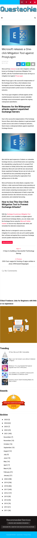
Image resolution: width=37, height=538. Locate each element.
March (6, 468)
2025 (6, 419)
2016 (6, 493)
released (13, 69)
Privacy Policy (27, 534)
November (7, 440)
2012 (6, 507)
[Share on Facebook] (18, 64)
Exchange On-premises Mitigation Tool (18, 214)
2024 (6, 423)
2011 (6, 510)
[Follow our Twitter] (30, 2)
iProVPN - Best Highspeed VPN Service (18, 523)
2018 (6, 486)
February (7, 472)
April (5, 465)
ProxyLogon (19, 76)
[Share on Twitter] (23, 64)
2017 (6, 489)
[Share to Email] (33, 64)
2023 (6, 426)
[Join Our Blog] (35, 2)
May (5, 461)
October (7, 444)
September (8, 447)
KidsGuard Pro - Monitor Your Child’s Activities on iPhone (18, 527)
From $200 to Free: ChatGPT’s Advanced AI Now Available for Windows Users (21, 373)
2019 (6, 482)
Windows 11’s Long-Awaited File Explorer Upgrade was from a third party (20, 366)
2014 (6, 500)
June (5, 458)
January (6, 475)
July (5, 454)
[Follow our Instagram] (22, 2)
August (6, 451)
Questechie (20, 534)
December (7, 437)
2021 (6, 433)
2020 (6, 479)
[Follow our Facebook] (26, 2)
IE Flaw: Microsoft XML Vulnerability (19, 352)
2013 (6, 503)
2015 (6, 496)
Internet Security (7, 242)
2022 (6, 430)
